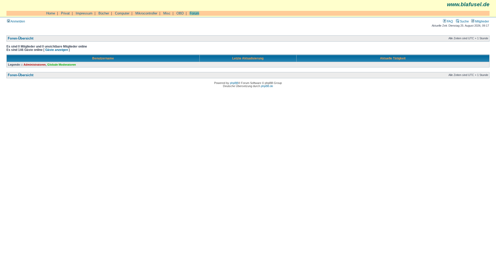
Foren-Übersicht (20, 38)
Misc (167, 13)
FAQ (449, 21)
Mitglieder (481, 21)
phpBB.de (267, 86)
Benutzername (103, 58)
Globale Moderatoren (61, 64)
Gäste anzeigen (56, 49)
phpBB (234, 82)
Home (50, 13)
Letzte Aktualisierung (248, 58)
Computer (122, 13)
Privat (65, 13)
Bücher (103, 13)
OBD (180, 13)
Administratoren (35, 64)
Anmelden (17, 21)
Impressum (84, 13)
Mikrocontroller (146, 13)
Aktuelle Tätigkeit (393, 58)
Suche (464, 21)
